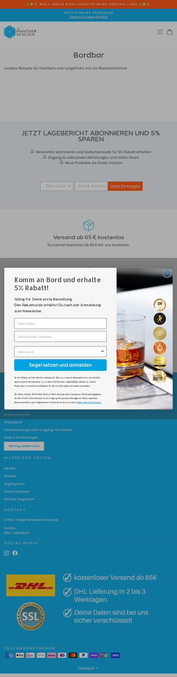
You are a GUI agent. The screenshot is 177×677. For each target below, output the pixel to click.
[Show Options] (102, 351)
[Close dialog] (167, 273)
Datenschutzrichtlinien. (89, 402)
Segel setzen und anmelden (60, 365)
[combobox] (59, 351)
